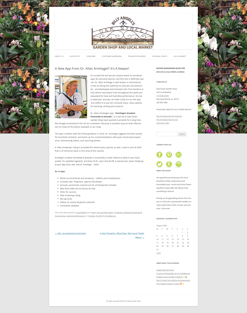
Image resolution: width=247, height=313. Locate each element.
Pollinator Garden (137, 56)
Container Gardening (112, 56)
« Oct (158, 253)
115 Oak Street (162, 95)
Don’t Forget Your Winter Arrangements (173, 280)
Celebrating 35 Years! (165, 270)
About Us (59, 56)
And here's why (162, 123)
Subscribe (90, 56)
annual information (105, 212)
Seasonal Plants (159, 56)
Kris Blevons (110, 216)
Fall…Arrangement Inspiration (70, 233)
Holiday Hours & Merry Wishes (169, 277)
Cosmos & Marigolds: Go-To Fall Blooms (173, 273)
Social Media (81, 212)
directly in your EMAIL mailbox (170, 71)
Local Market (180, 56)
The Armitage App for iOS (167, 119)
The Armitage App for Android (169, 116)
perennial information (75, 216)
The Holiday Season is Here (168, 283)
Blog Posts (75, 56)
